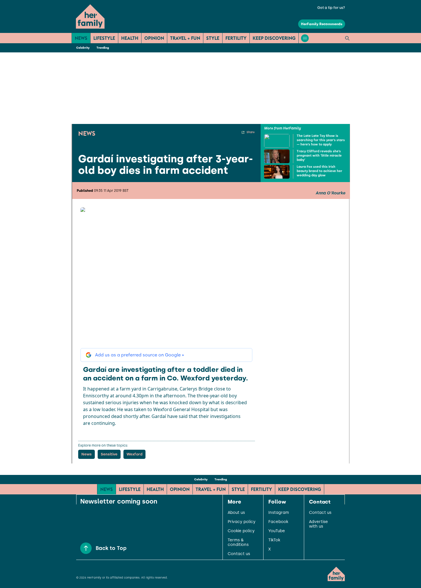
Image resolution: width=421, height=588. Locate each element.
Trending (103, 48)
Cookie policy (241, 531)
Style (212, 38)
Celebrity (83, 48)
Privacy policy (241, 522)
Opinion (154, 38)
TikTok (274, 540)
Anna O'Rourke (330, 193)
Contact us (239, 554)
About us (236, 512)
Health (129, 38)
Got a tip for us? (331, 8)
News (81, 38)
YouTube (276, 531)
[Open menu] (305, 38)
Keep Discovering (274, 38)
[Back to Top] (86, 548)
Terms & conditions (238, 542)
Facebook (278, 522)
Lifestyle (104, 38)
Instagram (278, 512)
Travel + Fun (185, 38)
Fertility (236, 38)
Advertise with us (318, 524)
